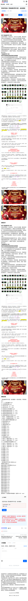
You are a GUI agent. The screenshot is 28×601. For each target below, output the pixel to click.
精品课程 (3, 4)
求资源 (7, 4)
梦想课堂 (17, 592)
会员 (11, 4)
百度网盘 (4, 510)
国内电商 (3, 10)
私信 (25, 15)
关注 (21, 15)
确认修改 (25, 546)
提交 (25, 561)
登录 (6, 506)
